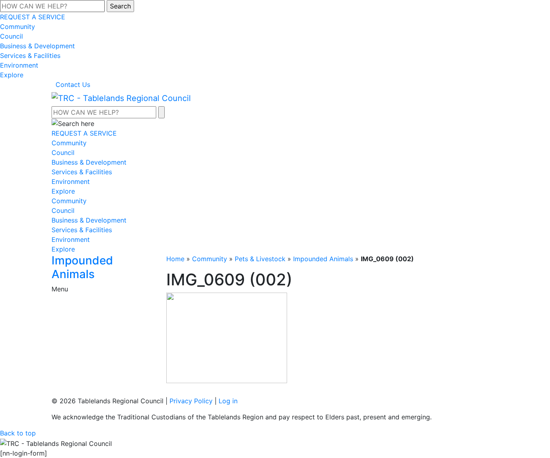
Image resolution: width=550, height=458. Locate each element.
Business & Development (37, 46)
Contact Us (73, 84)
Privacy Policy (191, 401)
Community (17, 27)
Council (11, 36)
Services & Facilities (30, 56)
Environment (19, 65)
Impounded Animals (323, 259)
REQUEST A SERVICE (32, 17)
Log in (228, 401)
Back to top (18, 433)
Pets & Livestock (260, 259)
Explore (11, 75)
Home (175, 259)
